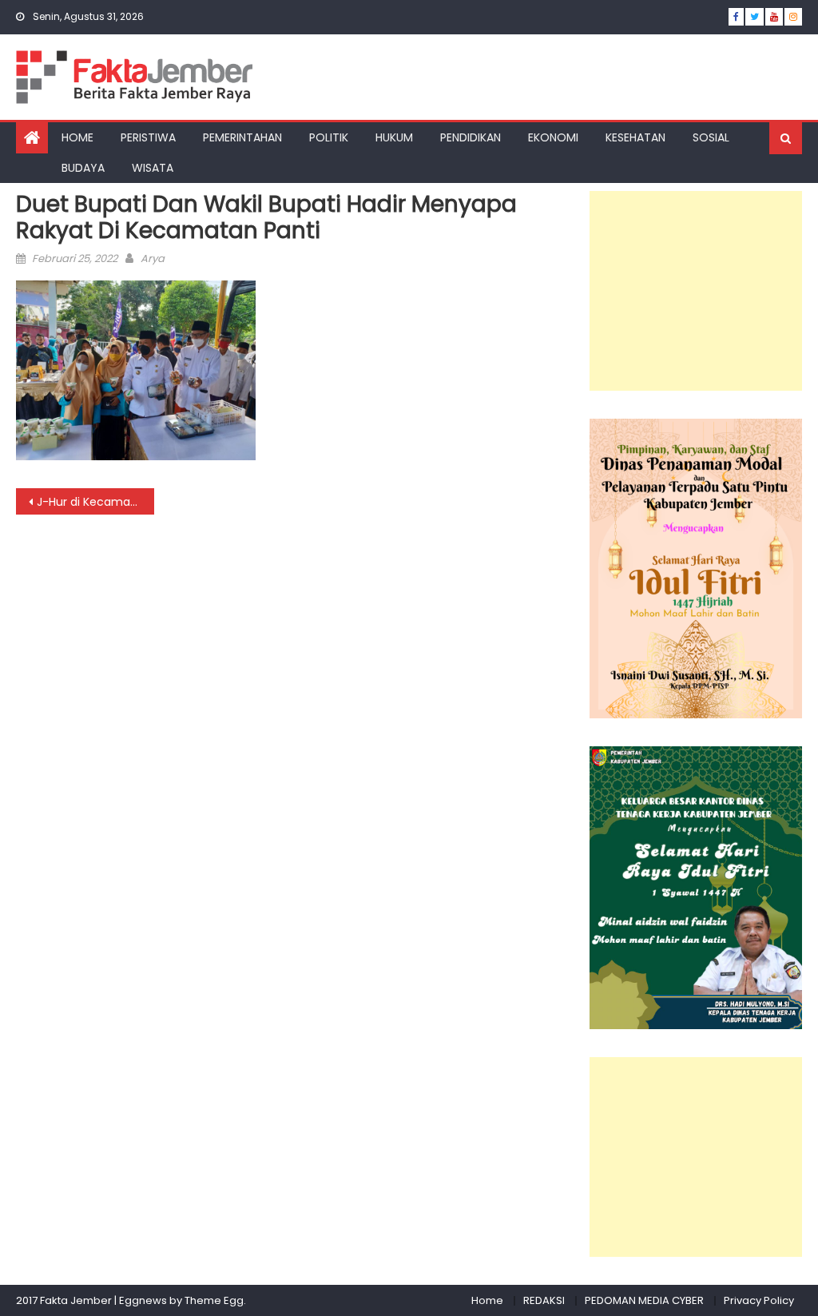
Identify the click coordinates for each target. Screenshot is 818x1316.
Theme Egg (214, 1300)
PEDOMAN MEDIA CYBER (644, 1300)
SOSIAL (711, 137)
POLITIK (328, 137)
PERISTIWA (148, 137)
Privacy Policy (759, 1300)
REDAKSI (544, 1300)
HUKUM (394, 137)
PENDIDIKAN (470, 137)
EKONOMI (553, 137)
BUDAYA (83, 168)
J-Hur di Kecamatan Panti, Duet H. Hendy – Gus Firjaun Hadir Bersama (95, 502)
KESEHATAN (635, 137)
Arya (153, 258)
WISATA (152, 168)
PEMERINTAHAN (242, 137)
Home (487, 1300)
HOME (77, 137)
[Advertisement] (695, 291)
